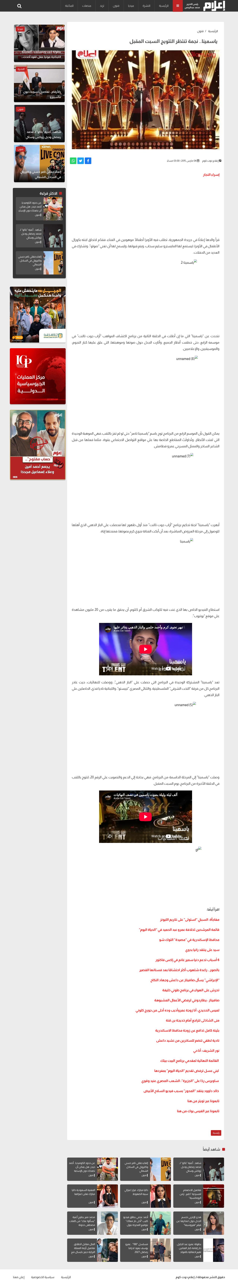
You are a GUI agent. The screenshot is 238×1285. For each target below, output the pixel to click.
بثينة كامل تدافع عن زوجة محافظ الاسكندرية (187, 1030)
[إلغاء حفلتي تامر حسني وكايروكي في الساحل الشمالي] (160, 1169)
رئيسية (216, 1132)
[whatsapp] (73, 160)
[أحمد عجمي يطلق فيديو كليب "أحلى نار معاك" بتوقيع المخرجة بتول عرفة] (160, 1223)
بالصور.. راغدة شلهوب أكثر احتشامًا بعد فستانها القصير (179, 970)
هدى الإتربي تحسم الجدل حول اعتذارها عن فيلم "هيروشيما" (188, 1221)
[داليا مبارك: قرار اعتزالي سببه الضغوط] (160, 1196)
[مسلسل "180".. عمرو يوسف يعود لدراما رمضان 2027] (160, 1250)
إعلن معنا (18, 1277)
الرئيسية (163, 5)
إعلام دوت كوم (210, 160)
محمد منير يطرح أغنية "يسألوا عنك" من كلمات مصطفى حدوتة (82, 1221)
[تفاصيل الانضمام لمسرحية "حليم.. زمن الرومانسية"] (213, 1196)
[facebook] (88, 160)
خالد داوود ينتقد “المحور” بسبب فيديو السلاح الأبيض (181, 1091)
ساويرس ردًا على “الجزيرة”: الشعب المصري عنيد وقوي (180, 1081)
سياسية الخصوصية (42, 1277)
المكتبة (69, 5)
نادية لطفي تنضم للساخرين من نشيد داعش (187, 1040)
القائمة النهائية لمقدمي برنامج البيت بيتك (189, 1061)
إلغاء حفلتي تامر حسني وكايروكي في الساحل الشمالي (136, 1166)
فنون (116, 5)
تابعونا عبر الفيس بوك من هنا (198, 1111)
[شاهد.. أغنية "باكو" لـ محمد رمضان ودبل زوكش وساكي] (213, 1169)
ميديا (131, 5)
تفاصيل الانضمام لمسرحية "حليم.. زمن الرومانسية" (190, 1194)
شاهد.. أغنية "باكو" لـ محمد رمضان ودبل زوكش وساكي (190, 1166)
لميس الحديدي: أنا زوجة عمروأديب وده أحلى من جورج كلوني (177, 1010)
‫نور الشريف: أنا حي (206, 1050)
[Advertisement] (145, 207)
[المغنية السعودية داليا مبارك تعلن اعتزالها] (107, 1196)
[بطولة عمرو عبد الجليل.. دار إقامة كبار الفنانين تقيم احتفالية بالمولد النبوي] (213, 1250)
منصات (86, 5)
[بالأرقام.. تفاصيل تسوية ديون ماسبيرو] (39, 83)
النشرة (146, 5)
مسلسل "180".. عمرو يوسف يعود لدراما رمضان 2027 (136, 1248)
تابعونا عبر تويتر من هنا (203, 1101)
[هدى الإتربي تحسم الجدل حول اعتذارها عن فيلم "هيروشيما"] (213, 1223)
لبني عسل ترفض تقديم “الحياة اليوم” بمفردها (186, 1071)
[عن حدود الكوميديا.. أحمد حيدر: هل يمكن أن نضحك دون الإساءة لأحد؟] (107, 1169)
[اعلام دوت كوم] (213, 6)
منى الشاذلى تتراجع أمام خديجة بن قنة (192, 1020)
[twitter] (80, 160)
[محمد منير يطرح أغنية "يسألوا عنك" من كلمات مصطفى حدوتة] (107, 1223)
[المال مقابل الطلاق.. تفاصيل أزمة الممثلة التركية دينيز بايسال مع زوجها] (107, 1250)
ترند (102, 5)
